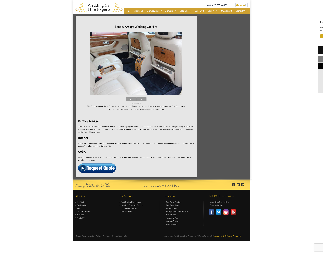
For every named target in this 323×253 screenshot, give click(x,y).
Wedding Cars (82, 205)
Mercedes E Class (172, 221)
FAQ (78, 208)
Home (127, 11)
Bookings (80, 215)
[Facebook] (234, 185)
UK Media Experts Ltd (233, 236)
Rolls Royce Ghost (172, 205)
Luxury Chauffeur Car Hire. (219, 202)
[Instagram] (226, 212)
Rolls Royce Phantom (173, 202)
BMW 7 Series (171, 215)
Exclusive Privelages (103, 236)
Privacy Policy (81, 236)
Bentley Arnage (171, 208)
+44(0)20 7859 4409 (217, 5)
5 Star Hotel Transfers (129, 208)
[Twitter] (239, 185)
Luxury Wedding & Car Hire (92, 186)
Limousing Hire (127, 211)
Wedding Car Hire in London (132, 202)
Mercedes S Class (172, 218)
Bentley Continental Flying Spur (177, 211)
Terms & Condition (83, 211)
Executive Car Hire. (217, 205)
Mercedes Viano (171, 224)
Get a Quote (185, 11)
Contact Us (241, 11)
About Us (138, 11)
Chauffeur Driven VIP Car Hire (132, 205)
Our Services (153, 11)
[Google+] (243, 185)
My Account (226, 11)
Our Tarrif (199, 11)
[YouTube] (233, 212)
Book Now (212, 11)
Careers (115, 236)
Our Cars (169, 11)
